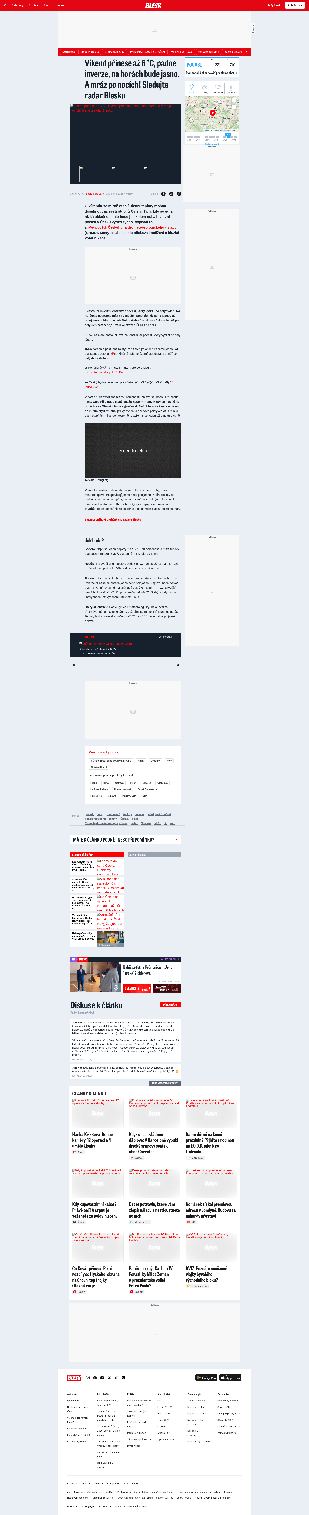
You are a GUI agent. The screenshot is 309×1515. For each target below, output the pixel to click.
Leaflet (206, 130)
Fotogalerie (87, 637)
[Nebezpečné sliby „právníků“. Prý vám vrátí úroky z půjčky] (110, 939)
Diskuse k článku (96, 1005)
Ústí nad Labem (99, 789)
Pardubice (96, 795)
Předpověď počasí (104, 752)
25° (230, 64)
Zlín (145, 795)
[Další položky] (247, 52)
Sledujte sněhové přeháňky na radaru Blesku (113, 519)
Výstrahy (155, 760)
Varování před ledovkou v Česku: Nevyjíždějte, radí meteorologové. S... (83, 919)
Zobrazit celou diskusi (165, 1083)
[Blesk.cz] (153, 5)
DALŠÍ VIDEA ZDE (168, 959)
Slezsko (146, 823)
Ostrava (119, 783)
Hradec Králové (122, 789)
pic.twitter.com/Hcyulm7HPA (104, 372)
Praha (93, 783)
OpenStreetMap (220, 130)
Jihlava (112, 795)
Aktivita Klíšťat (98, 767)
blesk (135, 818)
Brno (106, 783)
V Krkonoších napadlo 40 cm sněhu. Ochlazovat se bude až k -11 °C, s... (83, 885)
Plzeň (133, 783)
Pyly (169, 760)
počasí (89, 814)
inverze (139, 814)
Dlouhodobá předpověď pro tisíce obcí (210, 72)
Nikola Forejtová (94, 193)
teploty (127, 814)
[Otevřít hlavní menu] (5, 5)
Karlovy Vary (129, 795)
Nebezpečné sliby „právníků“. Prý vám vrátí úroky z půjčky (83, 936)
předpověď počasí (159, 814)
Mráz (157, 823)
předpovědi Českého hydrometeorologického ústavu (132, 227)
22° (215, 64)
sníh (172, 823)
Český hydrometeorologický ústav (106, 823)
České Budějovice (147, 789)
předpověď (113, 814)
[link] (88, 1378)
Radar (141, 760)
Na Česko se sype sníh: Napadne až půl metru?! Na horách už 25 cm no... (82, 903)
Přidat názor (170, 1004)
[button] (206, 1378)
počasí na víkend (95, 818)
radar (134, 823)
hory (99, 814)
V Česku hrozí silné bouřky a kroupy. (110, 760)
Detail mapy (211, 144)
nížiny (113, 818)
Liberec (147, 783)
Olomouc (162, 783)
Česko (124, 818)
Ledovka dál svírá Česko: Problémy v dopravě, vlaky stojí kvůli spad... (83, 865)
